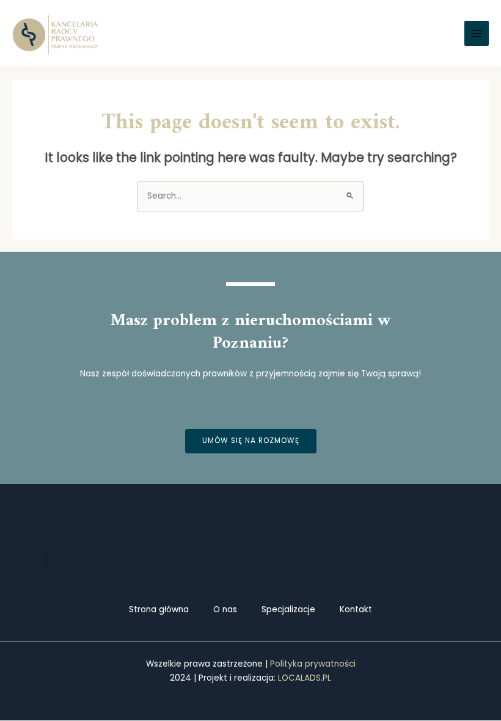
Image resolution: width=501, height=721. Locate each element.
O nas (225, 609)
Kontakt (356, 609)
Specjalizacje (288, 609)
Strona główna (159, 609)
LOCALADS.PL (304, 678)
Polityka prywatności (313, 664)
